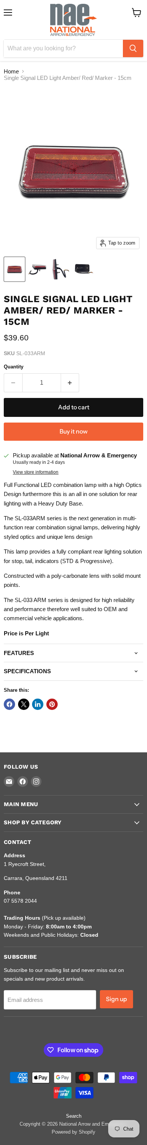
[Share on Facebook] (9, 704)
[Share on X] (23, 704)
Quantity (13, 367)
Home (11, 71)
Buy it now (73, 431)
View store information (35, 472)
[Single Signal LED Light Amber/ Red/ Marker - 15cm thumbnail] (14, 269)
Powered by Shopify (73, 1132)
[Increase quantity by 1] (70, 382)
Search (73, 1116)
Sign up (116, 999)
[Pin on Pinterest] (52, 704)
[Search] (133, 48)
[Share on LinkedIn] (37, 704)
